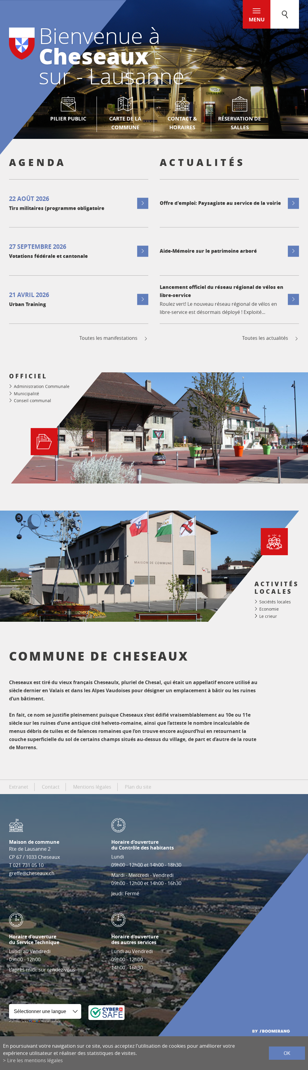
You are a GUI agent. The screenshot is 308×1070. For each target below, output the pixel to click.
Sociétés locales (275, 602)
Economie (269, 609)
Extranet (18, 787)
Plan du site (138, 787)
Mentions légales (92, 787)
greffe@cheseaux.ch (31, 873)
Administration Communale (41, 386)
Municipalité (26, 393)
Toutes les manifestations (108, 338)
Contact (51, 787)
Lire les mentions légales (35, 1060)
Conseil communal (32, 400)
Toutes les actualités (265, 338)
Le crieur (268, 616)
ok (287, 1053)
